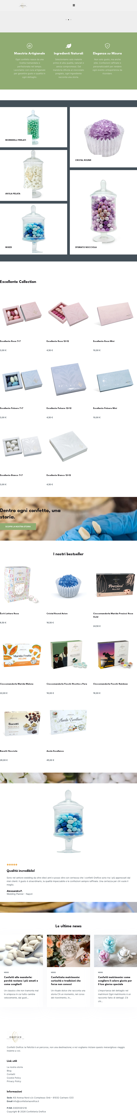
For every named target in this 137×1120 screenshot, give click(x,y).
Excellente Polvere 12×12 (59, 408)
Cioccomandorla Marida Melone (16, 684)
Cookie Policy (14, 1077)
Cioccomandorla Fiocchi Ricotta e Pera (67, 684)
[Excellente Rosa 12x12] (68, 312)
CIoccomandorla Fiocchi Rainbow (110, 684)
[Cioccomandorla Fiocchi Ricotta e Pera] (68, 655)
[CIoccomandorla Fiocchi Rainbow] (115, 655)
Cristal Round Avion (57, 614)
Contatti (11, 1074)
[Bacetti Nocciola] (22, 722)
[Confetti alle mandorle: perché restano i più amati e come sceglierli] (21, 951)
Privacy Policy (14, 1081)
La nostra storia (15, 1067)
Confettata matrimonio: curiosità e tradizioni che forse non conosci (66, 981)
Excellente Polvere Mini (105, 408)
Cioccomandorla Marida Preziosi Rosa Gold (113, 615)
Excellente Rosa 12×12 (58, 341)
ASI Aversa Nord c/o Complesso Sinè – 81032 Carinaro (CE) (43, 1097)
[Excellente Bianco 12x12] (68, 446)
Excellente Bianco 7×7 (11, 475)
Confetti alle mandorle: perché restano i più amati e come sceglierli (21, 981)
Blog (9, 1070)
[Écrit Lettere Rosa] (22, 585)
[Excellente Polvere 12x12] (68, 379)
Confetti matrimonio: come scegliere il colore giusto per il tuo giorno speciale (115, 981)
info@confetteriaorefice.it (26, 1101)
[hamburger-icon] (74, 5)
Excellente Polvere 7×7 (11, 408)
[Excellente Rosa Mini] (115, 312)
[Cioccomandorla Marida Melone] (22, 655)
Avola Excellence (55, 751)
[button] (3, 21)
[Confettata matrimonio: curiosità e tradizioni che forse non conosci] (68, 951)
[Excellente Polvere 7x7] (22, 379)
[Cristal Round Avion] (68, 585)
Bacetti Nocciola (8, 751)
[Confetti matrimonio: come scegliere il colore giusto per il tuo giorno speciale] (115, 951)
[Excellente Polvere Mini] (115, 379)
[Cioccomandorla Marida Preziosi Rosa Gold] (115, 585)
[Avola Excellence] (68, 722)
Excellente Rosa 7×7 (10, 341)
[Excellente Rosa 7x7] (22, 312)
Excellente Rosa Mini (104, 341)
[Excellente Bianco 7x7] (22, 446)
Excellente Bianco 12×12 (59, 475)
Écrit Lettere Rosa (9, 614)
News (6, 972)
